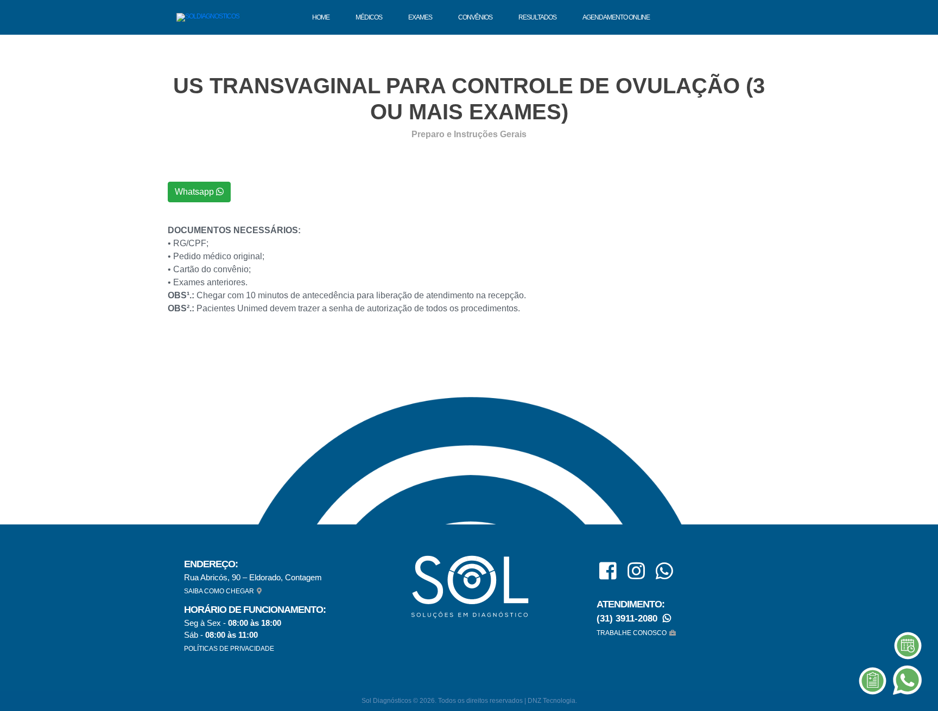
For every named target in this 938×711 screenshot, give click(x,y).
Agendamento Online (616, 17)
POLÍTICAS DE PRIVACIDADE (229, 648)
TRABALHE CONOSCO (632, 633)
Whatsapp (195, 191)
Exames (420, 17)
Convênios (475, 17)
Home (320, 17)
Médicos (369, 17)
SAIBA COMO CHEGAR (219, 591)
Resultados (537, 17)
